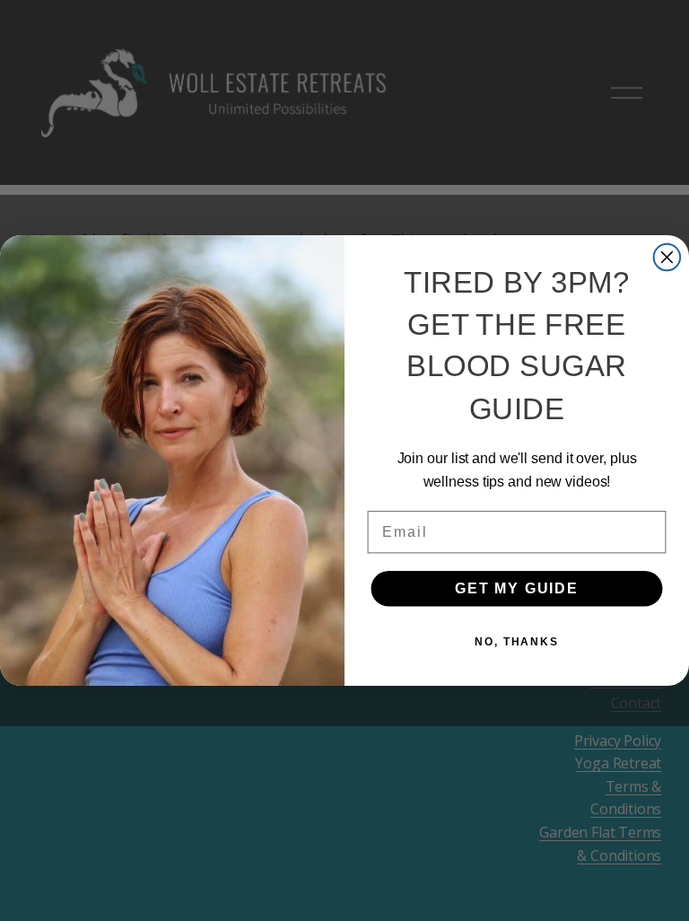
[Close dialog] (667, 257)
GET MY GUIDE (517, 588)
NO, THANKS (517, 642)
